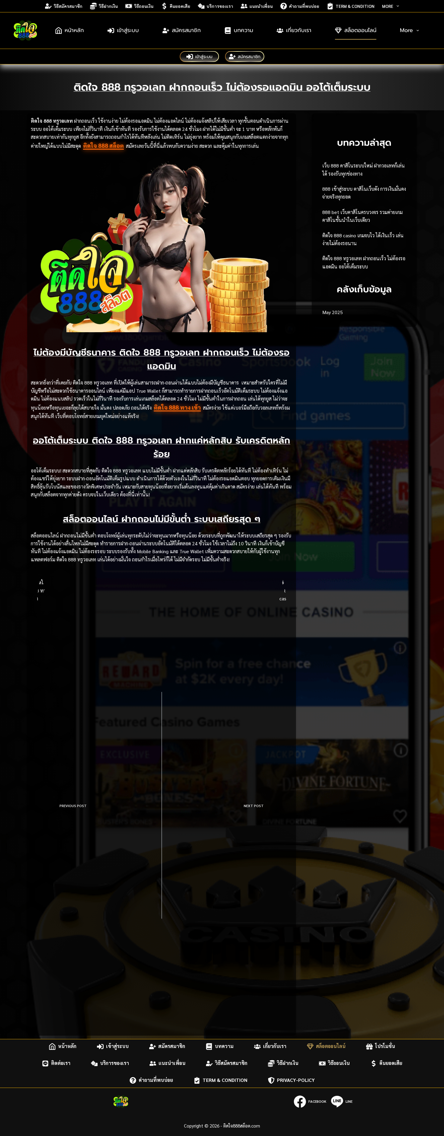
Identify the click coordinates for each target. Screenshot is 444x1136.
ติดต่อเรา (60, 1063)
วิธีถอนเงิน (143, 6)
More (387, 6)
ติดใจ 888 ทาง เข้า (177, 407)
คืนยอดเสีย (180, 6)
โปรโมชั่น (385, 1046)
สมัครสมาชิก (186, 30)
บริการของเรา (220, 6)
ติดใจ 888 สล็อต (103, 145)
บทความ (243, 30)
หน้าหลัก (74, 30)
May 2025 (332, 312)
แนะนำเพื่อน (261, 6)
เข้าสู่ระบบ (128, 30)
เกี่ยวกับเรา (298, 30)
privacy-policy (296, 1080)
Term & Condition (355, 6)
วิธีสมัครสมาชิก (68, 6)
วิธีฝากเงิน (108, 6)
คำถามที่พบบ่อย (304, 6)
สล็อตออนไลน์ (360, 30)
